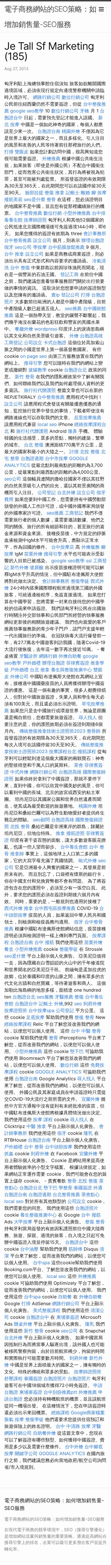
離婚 (85, 192)
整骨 (51, 199)
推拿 (60, 833)
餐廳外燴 (24, 329)
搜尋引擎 (33, 363)
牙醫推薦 (64, 997)
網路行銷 (48, 656)
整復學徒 (80, 581)
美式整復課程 (46, 1310)
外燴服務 (90, 547)
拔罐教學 (37, 370)
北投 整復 (90, 451)
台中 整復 (20, 267)
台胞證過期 (32, 458)
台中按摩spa (41, 1010)
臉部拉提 (34, 192)
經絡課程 (60, 1412)
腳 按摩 (98, 192)
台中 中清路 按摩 (73, 1426)
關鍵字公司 (26, 1453)
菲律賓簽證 (77, 663)
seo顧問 (41, 819)
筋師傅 (75, 1249)
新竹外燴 (19, 567)
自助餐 (65, 1296)
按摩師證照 (35, 220)
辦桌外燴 (23, 1324)
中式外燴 (19, 772)
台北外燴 (66, 492)
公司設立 (33, 342)
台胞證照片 (86, 1208)
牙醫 (96, 1426)
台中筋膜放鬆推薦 (66, 247)
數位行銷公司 (75, 97)
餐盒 (8, 949)
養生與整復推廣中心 (71, 669)
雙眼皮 (21, 151)
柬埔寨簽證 (67, 1317)
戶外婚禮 (31, 663)
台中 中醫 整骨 (86, 1031)
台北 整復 (34, 445)
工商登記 (13, 342)
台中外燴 (74, 1446)
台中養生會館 (74, 847)
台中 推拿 (14, 254)
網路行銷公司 (46, 97)
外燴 (74, 336)
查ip (55, 295)
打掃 (8, 151)
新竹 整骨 (24, 376)
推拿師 (17, 853)
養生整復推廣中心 (38, 1215)
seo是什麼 (34, 199)
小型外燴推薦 (77, 213)
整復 (79, 997)
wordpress (45, 329)
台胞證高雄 (91, 336)
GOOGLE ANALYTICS (58, 1072)
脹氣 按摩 (14, 1419)
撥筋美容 (13, 199)
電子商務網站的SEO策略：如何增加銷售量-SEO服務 (53, 17)
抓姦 (8, 1153)
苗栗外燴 (33, 554)
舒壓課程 (13, 1378)
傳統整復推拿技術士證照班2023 (52, 731)
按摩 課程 (43, 1119)
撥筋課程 (87, 751)
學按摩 (40, 247)
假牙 (8, 247)
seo (78, 1003)
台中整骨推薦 (28, 213)
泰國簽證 (83, 1187)
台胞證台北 (75, 370)
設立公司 (42, 240)
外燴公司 (19, 676)
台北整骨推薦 (66, 1194)
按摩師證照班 (87, 1371)
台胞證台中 (26, 1003)
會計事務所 (94, 233)
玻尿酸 (37, 567)
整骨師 (93, 731)
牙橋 (84, 111)
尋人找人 (88, 717)
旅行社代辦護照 (40, 390)
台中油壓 (29, 1249)
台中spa (41, 1262)
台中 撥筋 (44, 942)
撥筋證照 (75, 833)
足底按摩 (35, 1017)
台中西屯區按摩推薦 (54, 908)
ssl (89, 560)
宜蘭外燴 (90, 1099)
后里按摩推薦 (87, 417)
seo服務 (45, 997)
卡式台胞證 (55, 342)
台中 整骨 (34, 1147)
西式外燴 (13, 908)
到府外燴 (92, 1003)
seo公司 (23, 247)
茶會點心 (90, 1194)
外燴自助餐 (70, 656)
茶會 (78, 765)
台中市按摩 (56, 458)
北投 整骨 (20, 826)
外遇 (97, 1187)
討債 (74, 451)
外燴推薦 (51, 158)
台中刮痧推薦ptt (60, 1392)
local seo (47, 424)
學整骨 (65, 1187)
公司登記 (47, 492)
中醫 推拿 (36, 1126)
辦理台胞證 (92, 240)
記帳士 (72, 192)
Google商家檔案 (88, 1412)
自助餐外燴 (44, 1433)
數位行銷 (53, 213)
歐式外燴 (88, 860)
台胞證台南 (49, 131)
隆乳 (88, 1133)
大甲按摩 (23, 1222)
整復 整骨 (84, 1017)
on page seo (33, 356)
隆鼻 (72, 431)
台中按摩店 (62, 547)
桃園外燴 (71, 131)
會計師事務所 (55, 581)
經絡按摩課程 (18, 1024)
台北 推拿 (40, 669)
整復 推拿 (54, 192)
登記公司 (70, 295)
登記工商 (69, 274)
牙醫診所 (28, 656)
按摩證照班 (15, 1010)
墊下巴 (77, 1051)
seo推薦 (73, 308)
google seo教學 (27, 111)
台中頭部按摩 (58, 1147)
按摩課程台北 (62, 751)
